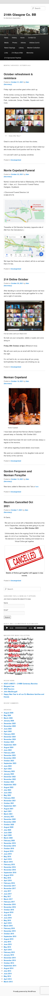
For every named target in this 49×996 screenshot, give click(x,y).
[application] (24, 627)
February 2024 (9, 752)
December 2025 (10, 723)
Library (21, 47)
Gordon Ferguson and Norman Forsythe (18, 473)
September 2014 (10, 965)
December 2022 (10, 776)
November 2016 (10, 907)
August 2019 (8, 851)
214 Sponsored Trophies (12, 58)
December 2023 (10, 755)
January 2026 (9, 720)
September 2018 (10, 872)
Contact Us (32, 37)
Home (22, 37)
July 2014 (7, 971)
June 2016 (8, 917)
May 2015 (7, 947)
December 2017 (10, 885)
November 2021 (10, 800)
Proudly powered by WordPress (24, 991)
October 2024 (9, 742)
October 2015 (9, 933)
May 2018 (7, 878)
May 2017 (7, 896)
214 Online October (16, 279)
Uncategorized (16, 160)
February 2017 (9, 901)
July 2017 (7, 891)
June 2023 (8, 766)
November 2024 (10, 739)
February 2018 (9, 883)
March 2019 (8, 862)
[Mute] (35, 628)
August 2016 (8, 912)
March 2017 (8, 899)
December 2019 (10, 843)
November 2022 (10, 779)
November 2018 (10, 869)
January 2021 (9, 816)
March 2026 (8, 718)
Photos (14, 42)
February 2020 (9, 840)
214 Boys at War (17, 53)
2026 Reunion (9, 689)
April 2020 (8, 835)
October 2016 (9, 909)
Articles (23, 42)
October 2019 (9, 848)
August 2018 (8, 875)
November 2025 (10, 726)
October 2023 (9, 760)
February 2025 (9, 734)
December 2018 (10, 867)
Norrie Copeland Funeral (19, 170)
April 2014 (8, 979)
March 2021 (8, 814)
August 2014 (8, 968)
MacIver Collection (33, 47)
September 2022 (10, 784)
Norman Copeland (15, 377)
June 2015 (8, 944)
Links (6, 53)
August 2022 (8, 787)
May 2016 (7, 920)
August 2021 (8, 808)
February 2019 (9, 864)
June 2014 (8, 973)
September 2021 (10, 806)
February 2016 (9, 928)
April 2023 (8, 768)
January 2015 (9, 955)
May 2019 (7, 856)
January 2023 (9, 774)
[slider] (40, 627)
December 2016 (10, 904)
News (6, 37)
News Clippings (9, 47)
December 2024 (10, 736)
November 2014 (10, 960)
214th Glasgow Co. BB (20, 14)
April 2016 (8, 923)
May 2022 (7, 795)
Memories (30, 53)
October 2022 (9, 782)
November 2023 (10, 758)
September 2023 (10, 763)
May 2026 (7, 715)
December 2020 (10, 819)
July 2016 (7, 915)
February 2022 (9, 798)
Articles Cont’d (34, 42)
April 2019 (8, 859)
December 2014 (10, 957)
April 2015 (8, 949)
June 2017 (8, 894)
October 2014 (9, 963)
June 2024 (8, 750)
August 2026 (8, 712)
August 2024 (8, 747)
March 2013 (8, 981)
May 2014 (7, 976)
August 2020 (8, 827)
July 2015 (7, 941)
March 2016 (8, 925)
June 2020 (8, 832)
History (14, 37)
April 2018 (8, 880)
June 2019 (8, 854)
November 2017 (10, 888)
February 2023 (9, 771)
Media (6, 42)
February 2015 (9, 952)
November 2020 (10, 822)
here (36, 486)
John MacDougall (10, 691)
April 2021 (8, 811)
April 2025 (8, 731)
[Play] (7, 628)
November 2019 (10, 846)
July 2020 (7, 830)
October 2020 (9, 824)
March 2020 (8, 838)
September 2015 (10, 936)
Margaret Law (9, 686)
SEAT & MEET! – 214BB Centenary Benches (21, 683)
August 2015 (8, 939)
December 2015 (10, 931)
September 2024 (10, 744)
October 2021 (9, 803)
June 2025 (8, 728)
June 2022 (8, 792)
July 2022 (7, 790)
